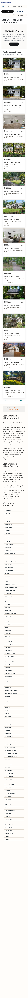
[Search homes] (3, 6)
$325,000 (7, 302)
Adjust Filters (14, 44)
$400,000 (8, 131)
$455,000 (7, 387)
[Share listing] (22, 74)
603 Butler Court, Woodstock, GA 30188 (12, 308)
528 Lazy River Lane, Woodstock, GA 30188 (13, 80)
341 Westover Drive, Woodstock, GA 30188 (13, 251)
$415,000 (7, 188)
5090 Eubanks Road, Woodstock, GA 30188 (13, 165)
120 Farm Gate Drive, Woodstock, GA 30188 (13, 222)
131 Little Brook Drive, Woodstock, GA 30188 (14, 279)
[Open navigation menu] (25, 2)
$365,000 (7, 274)
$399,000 (7, 245)
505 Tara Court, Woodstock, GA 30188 (12, 336)
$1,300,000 (8, 217)
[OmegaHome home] (6, 2)
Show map (21, 11)
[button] (5, 64)
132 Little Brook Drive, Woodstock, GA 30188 (14, 393)
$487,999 (7, 359)
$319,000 (7, 330)
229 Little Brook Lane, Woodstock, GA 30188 (14, 365)
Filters (8, 11)
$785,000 (7, 160)
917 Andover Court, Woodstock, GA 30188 (13, 194)
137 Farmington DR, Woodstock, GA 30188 (13, 137)
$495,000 (7, 74)
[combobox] (15, 6)
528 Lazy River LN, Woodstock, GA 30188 (13, 108)
